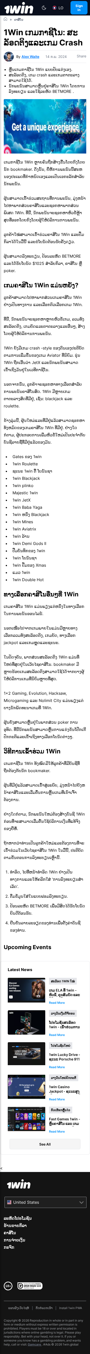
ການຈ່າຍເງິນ (14, 1239)
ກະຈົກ (9, 1247)
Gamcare (35, 1344)
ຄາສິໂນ (10, 1232)
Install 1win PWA (70, 1308)
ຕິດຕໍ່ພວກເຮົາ (44, 1308)
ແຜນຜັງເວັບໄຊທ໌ (18, 1308)
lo (60, 7)
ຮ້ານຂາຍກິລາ (15, 1225)
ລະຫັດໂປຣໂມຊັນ (18, 1218)
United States (26, 1202)
